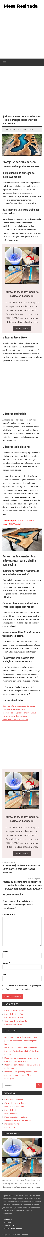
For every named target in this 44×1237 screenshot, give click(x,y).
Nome (5, 951)
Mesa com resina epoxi (14, 1106)
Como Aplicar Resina (13, 1024)
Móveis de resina (11, 1123)
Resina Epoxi (9, 1127)
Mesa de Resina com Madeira (15, 719)
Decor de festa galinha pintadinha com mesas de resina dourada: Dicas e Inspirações (21, 1075)
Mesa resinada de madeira (15, 1117)
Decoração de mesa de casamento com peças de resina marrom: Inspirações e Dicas (21, 1040)
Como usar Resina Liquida (15, 1021)
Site (4, 974)
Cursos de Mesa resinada (15, 1103)
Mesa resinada (10, 1113)
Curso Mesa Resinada (13, 1099)
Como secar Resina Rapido (13, 709)
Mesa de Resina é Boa (13, 1014)
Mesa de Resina (11, 1110)
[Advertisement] (22, 34)
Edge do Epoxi (27, 129)
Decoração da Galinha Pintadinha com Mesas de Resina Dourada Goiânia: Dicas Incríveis (21, 1051)
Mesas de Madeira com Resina (17, 1120)
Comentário (8, 914)
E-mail (6, 962)
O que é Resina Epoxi (13, 1017)
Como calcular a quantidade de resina (18, 706)
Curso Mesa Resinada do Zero (15, 716)
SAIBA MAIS (22, 328)
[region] (22, 1214)
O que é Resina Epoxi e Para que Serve (19, 712)
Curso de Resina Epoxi (14, 1010)
